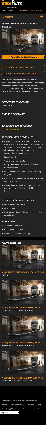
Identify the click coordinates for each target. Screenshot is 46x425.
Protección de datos (17, 404)
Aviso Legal (30, 404)
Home (3, 10)
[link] (23, 57)
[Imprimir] (42, 16)
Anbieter (39, 404)
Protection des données (24, 409)
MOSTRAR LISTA (11, 129)
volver (9, 17)
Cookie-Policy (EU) (7, 409)
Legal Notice (37, 409)
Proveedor (5, 404)
